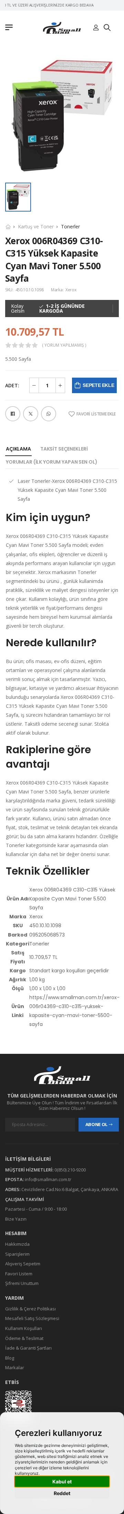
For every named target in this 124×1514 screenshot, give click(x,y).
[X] (30, 413)
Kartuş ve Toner (36, 226)
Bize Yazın (16, 1219)
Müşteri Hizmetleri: (29, 1170)
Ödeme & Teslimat (24, 1338)
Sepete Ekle (98, 385)
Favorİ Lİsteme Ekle (96, 414)
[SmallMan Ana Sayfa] (62, 28)
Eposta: (14, 1179)
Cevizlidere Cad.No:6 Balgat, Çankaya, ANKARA (69, 1189)
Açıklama (18, 448)
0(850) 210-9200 (70, 1170)
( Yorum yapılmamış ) (64, 345)
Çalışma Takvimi (24, 1199)
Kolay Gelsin (17, 308)
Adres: (12, 1189)
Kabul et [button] (62, 1481)
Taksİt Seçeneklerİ (63, 448)
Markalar (14, 1367)
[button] (10, 27)
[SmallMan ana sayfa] (62, 1075)
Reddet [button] (62, 1493)
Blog (9, 1358)
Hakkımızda (17, 1244)
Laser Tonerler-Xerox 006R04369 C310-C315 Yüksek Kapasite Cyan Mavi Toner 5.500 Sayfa (67, 490)
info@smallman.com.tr (48, 1179)
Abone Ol (96, 1124)
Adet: (12, 385)
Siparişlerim (17, 1254)
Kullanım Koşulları (23, 1328)
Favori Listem (18, 1273)
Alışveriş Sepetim (22, 1264)
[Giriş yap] (96, 27)
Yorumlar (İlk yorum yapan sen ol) (51, 461)
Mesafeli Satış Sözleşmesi (32, 1318)
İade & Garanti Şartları (28, 1348)
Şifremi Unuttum (22, 1283)
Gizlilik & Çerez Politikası (30, 1309)
